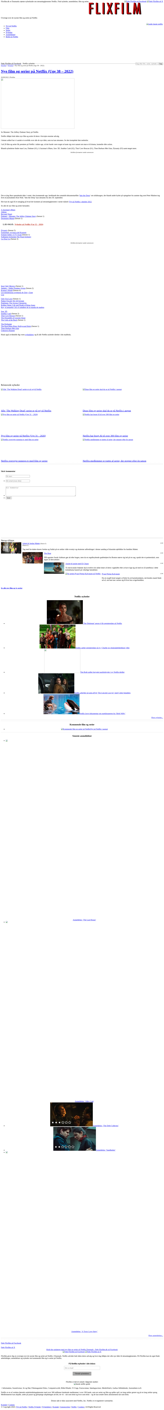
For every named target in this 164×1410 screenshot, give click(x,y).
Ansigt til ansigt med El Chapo (77, 564)
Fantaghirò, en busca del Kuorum (13, 233)
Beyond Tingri (6, 214)
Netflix (74, 1407)
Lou (2, 295)
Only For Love (6, 299)
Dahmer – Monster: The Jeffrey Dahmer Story (18, 216)
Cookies (11, 1405)
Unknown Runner (8, 331)
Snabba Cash (6, 314)
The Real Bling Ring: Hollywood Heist (16, 326)
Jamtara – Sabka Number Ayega (13, 288)
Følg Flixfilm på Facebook (11, 1343)
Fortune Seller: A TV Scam (11, 235)
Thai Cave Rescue (8, 316)
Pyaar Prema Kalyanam (111, 574)
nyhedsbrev (29, 335)
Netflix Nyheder (34, 1407)
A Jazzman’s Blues (8, 210)
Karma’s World (6, 290)
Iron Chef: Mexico (8, 286)
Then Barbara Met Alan (10, 328)
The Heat (47, 553)
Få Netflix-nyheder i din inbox (82, 1364)
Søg (160, 64)
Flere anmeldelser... (156, 1335)
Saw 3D (4, 311)
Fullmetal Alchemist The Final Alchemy (16, 237)
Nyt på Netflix (11, 26)
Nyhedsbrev (47, 1407)
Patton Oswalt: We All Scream (12, 301)
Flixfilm (3, 65)
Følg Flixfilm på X (8, 1347)
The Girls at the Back (9, 320)
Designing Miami (7, 218)
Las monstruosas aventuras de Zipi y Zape (17, 293)
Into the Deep (85, 195)
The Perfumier (6, 324)
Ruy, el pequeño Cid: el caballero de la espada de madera (22, 307)
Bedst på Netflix (12, 37)
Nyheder (9, 32)
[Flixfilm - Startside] (115, 14)
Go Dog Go (5, 239)
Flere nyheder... (157, 718)
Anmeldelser (10, 35)
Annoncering (65, 1407)
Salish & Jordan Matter (31, 543)
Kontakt (4, 1405)
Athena (3, 212)
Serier (8, 30)
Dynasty (4, 230)
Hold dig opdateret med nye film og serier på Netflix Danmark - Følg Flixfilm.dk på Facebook (82, 1350)
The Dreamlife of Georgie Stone (13, 318)
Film (7, 28)
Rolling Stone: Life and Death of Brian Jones (18, 305)
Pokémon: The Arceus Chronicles (14, 303)
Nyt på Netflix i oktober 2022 (80, 202)
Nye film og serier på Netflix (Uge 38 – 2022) (37, 71)
